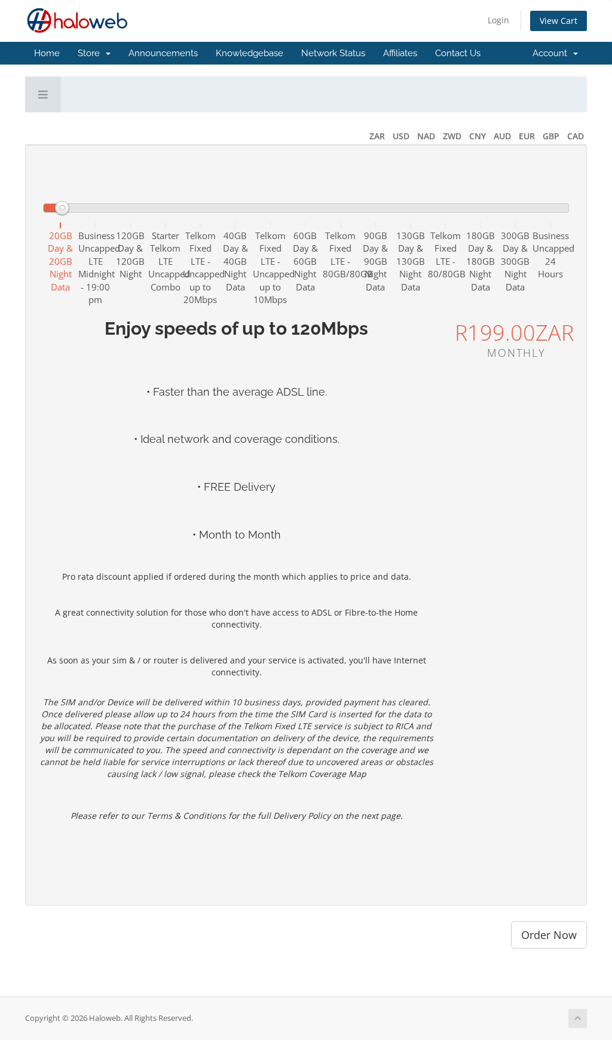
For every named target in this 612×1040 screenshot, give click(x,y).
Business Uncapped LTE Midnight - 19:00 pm (96, 267)
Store (91, 53)
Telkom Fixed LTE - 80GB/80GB (340, 255)
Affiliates (400, 53)
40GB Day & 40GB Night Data (235, 261)
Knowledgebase (249, 53)
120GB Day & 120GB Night (130, 255)
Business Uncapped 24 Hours (550, 255)
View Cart (558, 20)
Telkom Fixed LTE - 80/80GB (445, 255)
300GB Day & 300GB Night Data (515, 261)
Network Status (333, 53)
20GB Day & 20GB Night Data (60, 261)
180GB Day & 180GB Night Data (480, 261)
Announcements (163, 53)
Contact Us (458, 53)
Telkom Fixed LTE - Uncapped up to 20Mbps (200, 267)
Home (47, 53)
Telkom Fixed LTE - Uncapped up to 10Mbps (270, 267)
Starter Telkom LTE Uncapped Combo (165, 261)
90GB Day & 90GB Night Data (375, 261)
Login (498, 20)
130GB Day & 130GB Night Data (410, 261)
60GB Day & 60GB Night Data (305, 261)
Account (552, 53)
